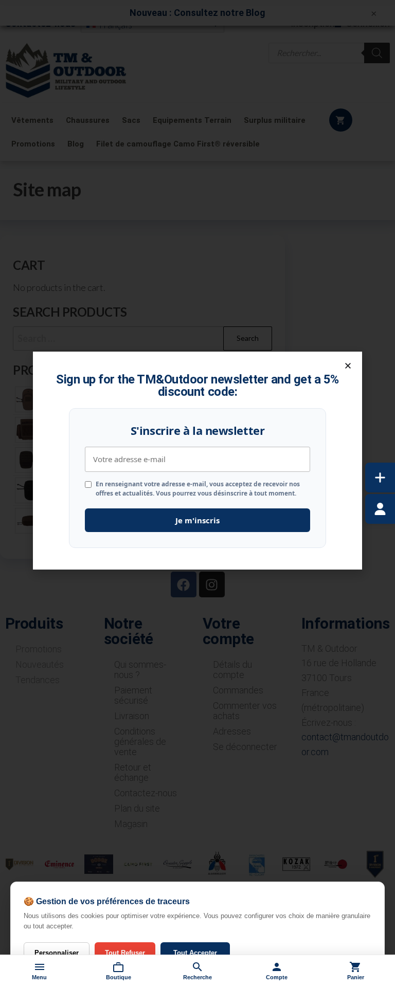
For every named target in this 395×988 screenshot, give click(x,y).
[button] (348, 366)
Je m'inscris (197, 520)
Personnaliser (56, 953)
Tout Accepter (195, 953)
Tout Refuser (125, 953)
